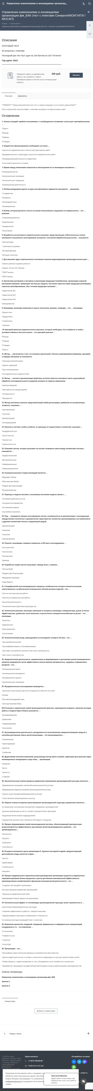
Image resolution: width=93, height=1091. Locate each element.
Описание (8, 96)
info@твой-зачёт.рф (35, 1066)
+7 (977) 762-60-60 (35, 1061)
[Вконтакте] (74, 1061)
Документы (22, 96)
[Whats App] (74, 1067)
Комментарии (10, 1001)
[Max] (84, 1061)
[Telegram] (79, 1061)
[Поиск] (89, 4)
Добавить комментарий (46, 1011)
